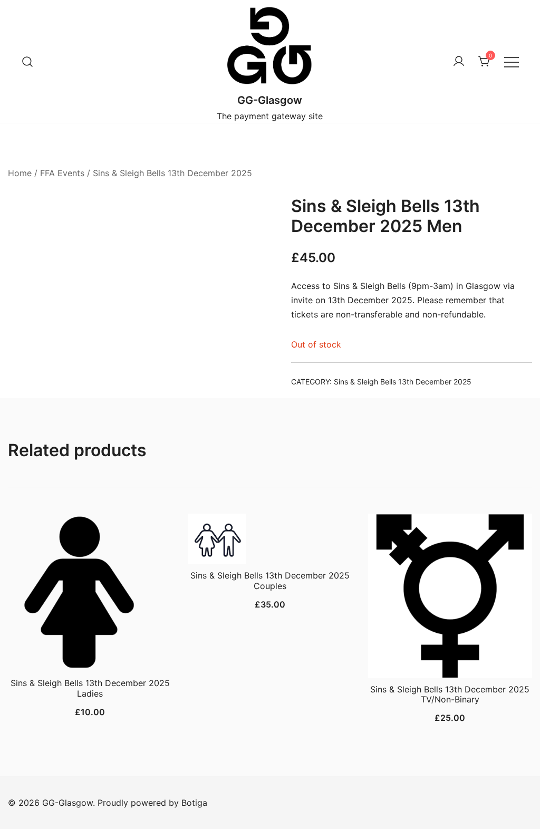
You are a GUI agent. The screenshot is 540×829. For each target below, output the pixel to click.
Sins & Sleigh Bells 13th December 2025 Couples (270, 580)
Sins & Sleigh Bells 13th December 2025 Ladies (90, 688)
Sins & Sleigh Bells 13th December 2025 (172, 173)
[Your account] (458, 62)
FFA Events (62, 173)
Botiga (194, 802)
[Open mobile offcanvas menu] (511, 62)
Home (20, 173)
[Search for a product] (27, 61)
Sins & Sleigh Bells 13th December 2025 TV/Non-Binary (449, 694)
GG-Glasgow (269, 100)
